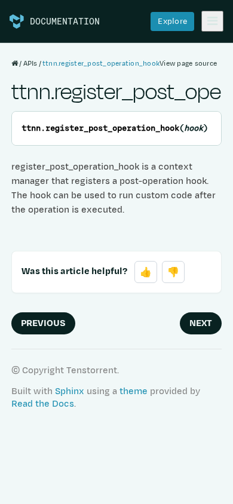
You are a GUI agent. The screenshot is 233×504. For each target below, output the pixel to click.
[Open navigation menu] (212, 21)
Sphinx (69, 391)
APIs (30, 63)
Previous (43, 323)
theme (133, 391)
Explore (172, 21)
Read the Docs (42, 404)
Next (200, 323)
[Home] (14, 63)
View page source (188, 63)
